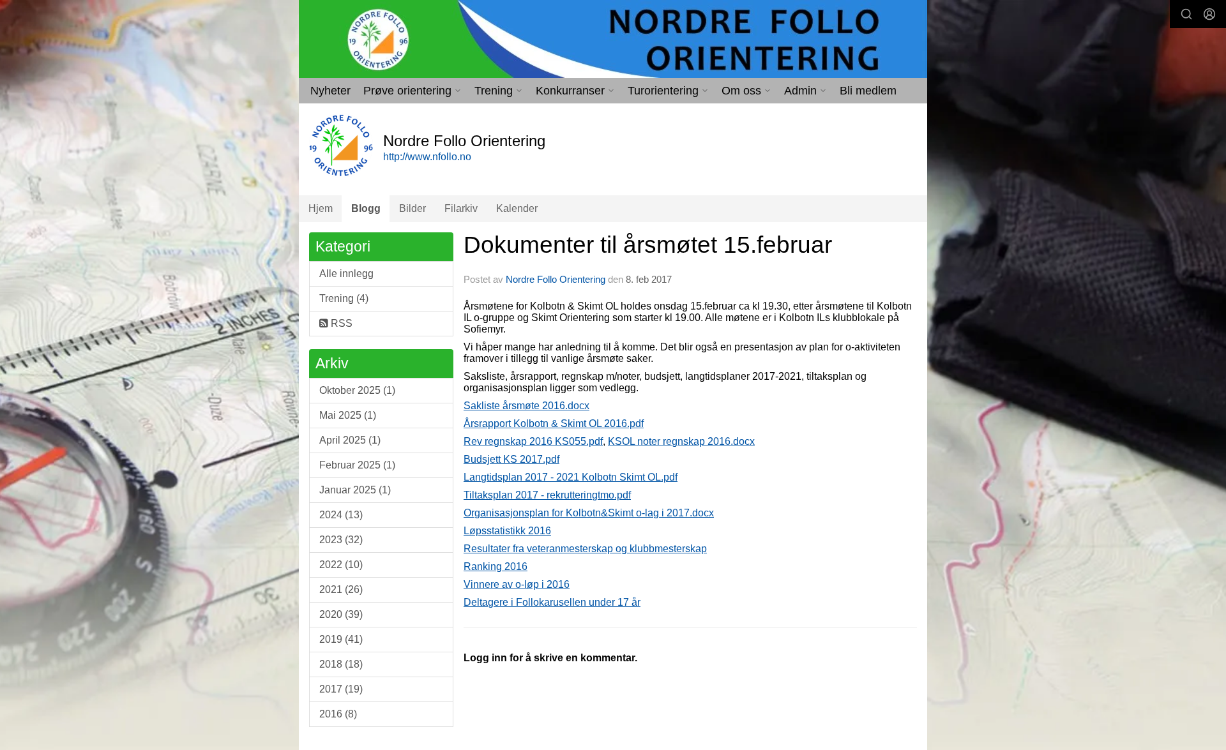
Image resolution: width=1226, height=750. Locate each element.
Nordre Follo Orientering (555, 279)
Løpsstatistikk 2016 (507, 530)
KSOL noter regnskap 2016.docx (681, 441)
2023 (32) (341, 539)
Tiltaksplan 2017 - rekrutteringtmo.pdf (547, 495)
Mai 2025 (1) (347, 415)
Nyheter (330, 90)
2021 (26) (341, 589)
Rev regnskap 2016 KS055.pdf (533, 441)
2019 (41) (341, 639)
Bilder (412, 208)
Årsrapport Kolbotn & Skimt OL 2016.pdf (554, 423)
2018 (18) (341, 664)
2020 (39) (341, 614)
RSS (340, 323)
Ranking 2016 (495, 566)
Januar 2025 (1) (355, 489)
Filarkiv (461, 208)
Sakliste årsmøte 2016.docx (526, 405)
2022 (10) (341, 564)
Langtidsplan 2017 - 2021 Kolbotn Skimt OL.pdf (570, 477)
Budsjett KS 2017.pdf (511, 459)
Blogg (366, 208)
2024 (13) (341, 514)
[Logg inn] (1209, 14)
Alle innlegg (346, 273)
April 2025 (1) (350, 440)
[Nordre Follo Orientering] (613, 39)
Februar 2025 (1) (357, 465)
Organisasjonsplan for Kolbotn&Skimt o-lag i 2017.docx (589, 512)
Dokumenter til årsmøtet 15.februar (648, 245)
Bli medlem (868, 90)
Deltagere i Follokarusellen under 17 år (552, 602)
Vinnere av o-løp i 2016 (517, 584)
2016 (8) (338, 714)
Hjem (320, 208)
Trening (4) (343, 298)
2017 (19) (341, 689)
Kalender (517, 208)
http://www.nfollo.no (427, 156)
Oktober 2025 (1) (357, 390)
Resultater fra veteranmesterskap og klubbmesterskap (585, 548)
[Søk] (1186, 14)
